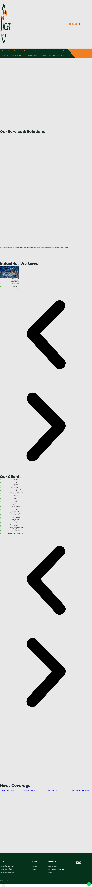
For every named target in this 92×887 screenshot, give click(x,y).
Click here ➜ (3, 792)
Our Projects (36, 50)
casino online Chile (64, 55)
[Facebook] (69, 24)
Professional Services (53, 868)
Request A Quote (76, 53)
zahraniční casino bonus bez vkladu (12, 55)
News (33, 868)
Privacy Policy (72, 880)
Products (50, 872)
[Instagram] (72, 24)
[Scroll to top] (1, 885)
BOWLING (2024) (52, 790)
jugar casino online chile (61, 50)
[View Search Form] (79, 24)
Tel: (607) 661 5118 (4, 871)
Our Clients (34, 866)
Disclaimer (79, 880)
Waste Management (52, 866)
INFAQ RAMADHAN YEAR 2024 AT (80, 790)
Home (4, 50)
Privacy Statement (36, 865)
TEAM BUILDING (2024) (7, 790)
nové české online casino (31, 55)
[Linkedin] (76, 24)
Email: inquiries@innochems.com (7, 872)
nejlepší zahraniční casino (49, 55)
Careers (50, 50)
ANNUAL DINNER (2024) (30, 790)
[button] (89, 884)
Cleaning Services (52, 865)
